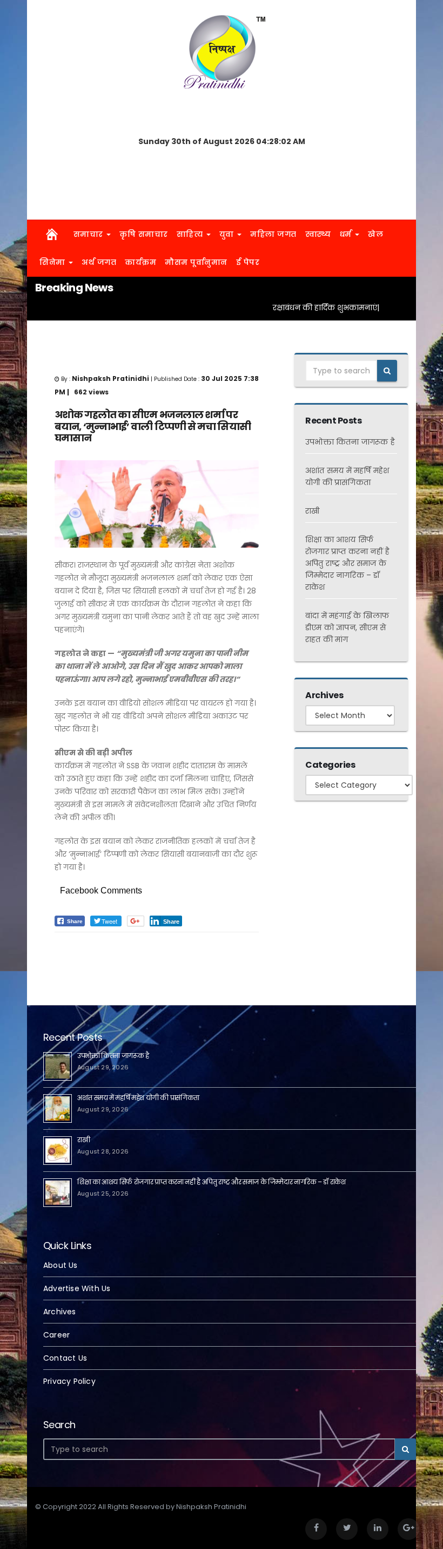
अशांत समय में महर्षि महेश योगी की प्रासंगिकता (138, 1097)
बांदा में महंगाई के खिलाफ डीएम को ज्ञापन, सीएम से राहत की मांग (347, 627)
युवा (228, 234)
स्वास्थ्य (318, 234)
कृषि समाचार (143, 234)
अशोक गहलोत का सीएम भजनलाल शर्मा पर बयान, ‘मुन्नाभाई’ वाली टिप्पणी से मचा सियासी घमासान (153, 426)
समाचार (89, 234)
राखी (312, 511)
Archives (59, 1311)
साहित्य (191, 234)
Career (56, 1334)
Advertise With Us (76, 1288)
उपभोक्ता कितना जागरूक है (350, 441)
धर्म (347, 234)
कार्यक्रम (140, 262)
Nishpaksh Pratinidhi (118, 949)
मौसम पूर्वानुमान (196, 262)
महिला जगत (273, 234)
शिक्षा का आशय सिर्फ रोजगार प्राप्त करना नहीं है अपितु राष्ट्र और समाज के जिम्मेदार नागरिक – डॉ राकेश (347, 563)
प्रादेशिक (67, 949)
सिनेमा (53, 262)
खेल (375, 234)
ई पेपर (248, 262)
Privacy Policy (69, 1381)
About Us (60, 1265)
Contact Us (65, 1358)
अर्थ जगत (99, 262)
